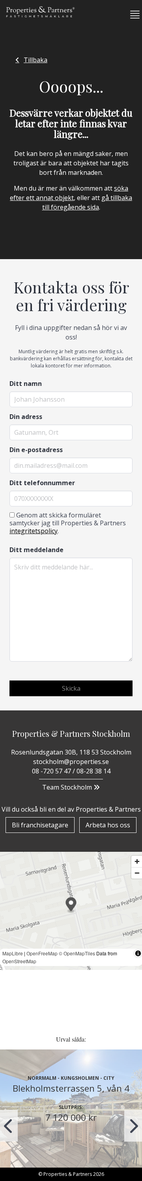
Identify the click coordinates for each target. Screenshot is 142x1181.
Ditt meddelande (36, 549)
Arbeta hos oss (108, 825)
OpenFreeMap (42, 953)
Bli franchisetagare (40, 825)
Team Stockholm (67, 787)
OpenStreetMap (19, 961)
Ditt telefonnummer (42, 482)
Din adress (25, 416)
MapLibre (12, 953)
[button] (132, 14)
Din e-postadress (36, 449)
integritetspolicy (33, 531)
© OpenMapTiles (77, 953)
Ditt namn (25, 383)
